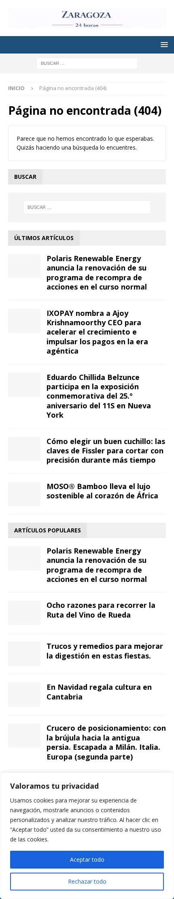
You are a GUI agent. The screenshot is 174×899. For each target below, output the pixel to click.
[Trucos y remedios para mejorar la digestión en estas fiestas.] (24, 654)
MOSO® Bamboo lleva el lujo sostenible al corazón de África (102, 490)
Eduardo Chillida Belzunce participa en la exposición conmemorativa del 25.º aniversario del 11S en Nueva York (99, 396)
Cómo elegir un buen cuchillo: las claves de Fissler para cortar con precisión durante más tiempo (106, 450)
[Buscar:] (87, 63)
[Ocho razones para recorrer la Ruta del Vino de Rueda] (24, 613)
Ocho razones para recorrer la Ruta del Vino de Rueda (101, 609)
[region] (87, 835)
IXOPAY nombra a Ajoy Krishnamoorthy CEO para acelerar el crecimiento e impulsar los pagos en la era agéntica (97, 332)
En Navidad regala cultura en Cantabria (99, 691)
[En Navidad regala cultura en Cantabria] (24, 694)
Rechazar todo (87, 881)
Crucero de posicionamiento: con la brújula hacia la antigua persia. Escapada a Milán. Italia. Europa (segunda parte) (106, 742)
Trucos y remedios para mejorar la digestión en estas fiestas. (105, 650)
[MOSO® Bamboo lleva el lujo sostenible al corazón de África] (24, 494)
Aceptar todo (87, 859)
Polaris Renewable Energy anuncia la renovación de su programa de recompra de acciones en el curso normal (97, 272)
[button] (163, 44)
